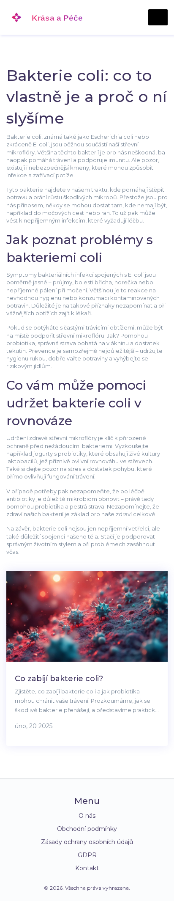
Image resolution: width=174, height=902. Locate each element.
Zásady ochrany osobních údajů (87, 842)
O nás (87, 816)
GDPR (87, 855)
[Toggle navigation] (158, 17)
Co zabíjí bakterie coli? (59, 678)
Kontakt (87, 868)
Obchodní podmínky (87, 829)
